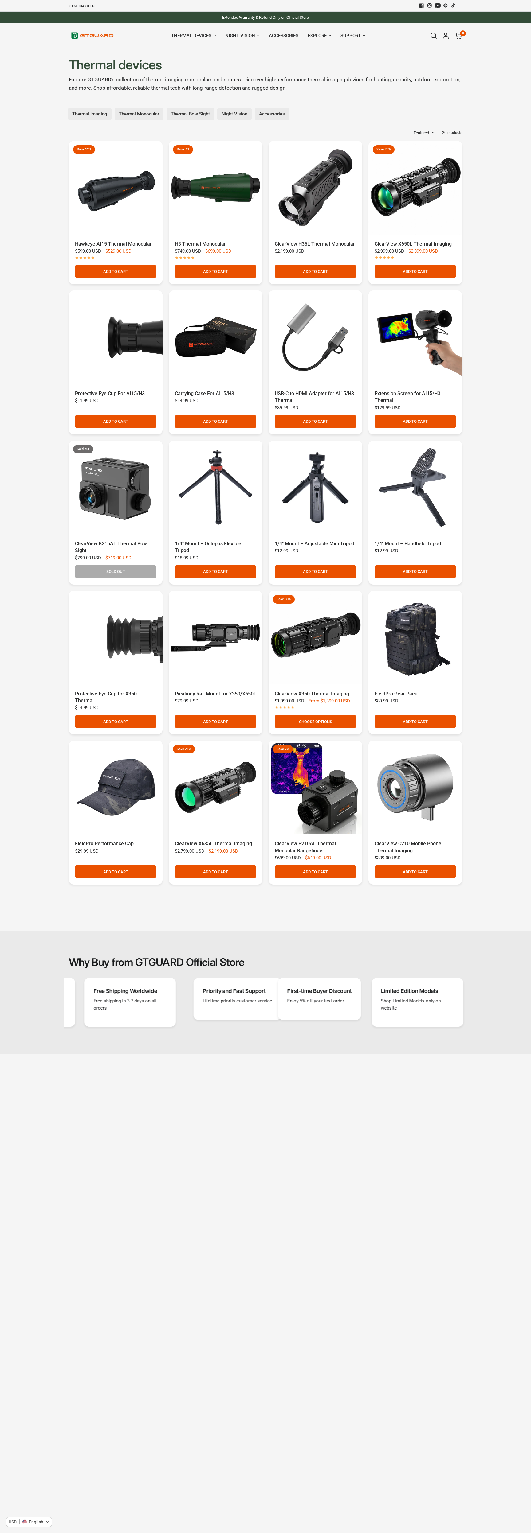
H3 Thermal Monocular (200, 244)
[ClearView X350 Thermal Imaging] (315, 637)
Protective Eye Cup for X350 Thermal (106, 697)
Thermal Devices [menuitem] (191, 35)
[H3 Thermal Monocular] (215, 188)
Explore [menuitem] (317, 35)
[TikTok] (454, 6)
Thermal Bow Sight (190, 114)
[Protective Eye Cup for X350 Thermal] (116, 637)
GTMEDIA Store (82, 6)
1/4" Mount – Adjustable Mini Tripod (314, 544)
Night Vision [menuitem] (240, 35)
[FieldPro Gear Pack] (415, 637)
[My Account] (446, 35)
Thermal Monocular (139, 114)
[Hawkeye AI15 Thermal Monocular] (116, 188)
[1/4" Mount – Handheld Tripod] (415, 487)
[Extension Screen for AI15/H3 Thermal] (415, 337)
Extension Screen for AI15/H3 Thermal (407, 397)
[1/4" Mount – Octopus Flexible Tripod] (215, 487)
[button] (29, 1522)
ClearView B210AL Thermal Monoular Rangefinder (305, 847)
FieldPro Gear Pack (396, 694)
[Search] (433, 35)
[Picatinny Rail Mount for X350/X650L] (215, 637)
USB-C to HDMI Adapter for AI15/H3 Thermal (314, 397)
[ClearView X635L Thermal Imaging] (215, 787)
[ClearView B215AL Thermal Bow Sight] (116, 487)
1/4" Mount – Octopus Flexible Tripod (208, 547)
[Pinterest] (446, 6)
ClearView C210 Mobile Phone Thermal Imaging (408, 847)
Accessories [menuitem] (283, 35)
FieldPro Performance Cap (104, 843)
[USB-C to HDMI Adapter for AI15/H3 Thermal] (315, 337)
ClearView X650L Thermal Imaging (413, 244)
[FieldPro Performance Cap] (116, 787)
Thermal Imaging (89, 114)
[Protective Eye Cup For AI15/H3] (116, 337)
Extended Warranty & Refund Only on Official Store (265, 17)
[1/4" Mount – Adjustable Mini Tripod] (315, 487)
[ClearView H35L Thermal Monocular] (315, 188)
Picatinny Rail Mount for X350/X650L (215, 694)
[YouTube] (438, 6)
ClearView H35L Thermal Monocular (315, 244)
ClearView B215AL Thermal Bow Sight (111, 547)
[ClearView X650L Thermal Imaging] (415, 188)
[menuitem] (84, 6)
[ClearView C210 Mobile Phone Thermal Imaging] (415, 787)
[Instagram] (430, 6)
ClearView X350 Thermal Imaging (312, 694)
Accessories (272, 114)
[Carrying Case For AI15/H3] (215, 337)
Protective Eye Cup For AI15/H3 (110, 393)
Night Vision (234, 114)
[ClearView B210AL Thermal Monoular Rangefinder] (315, 787)
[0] (457, 35)
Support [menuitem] (350, 35)
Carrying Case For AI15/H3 (204, 393)
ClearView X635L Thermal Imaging (213, 843)
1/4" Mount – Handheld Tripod (408, 544)
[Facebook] (422, 6)
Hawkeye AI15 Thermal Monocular (113, 244)
